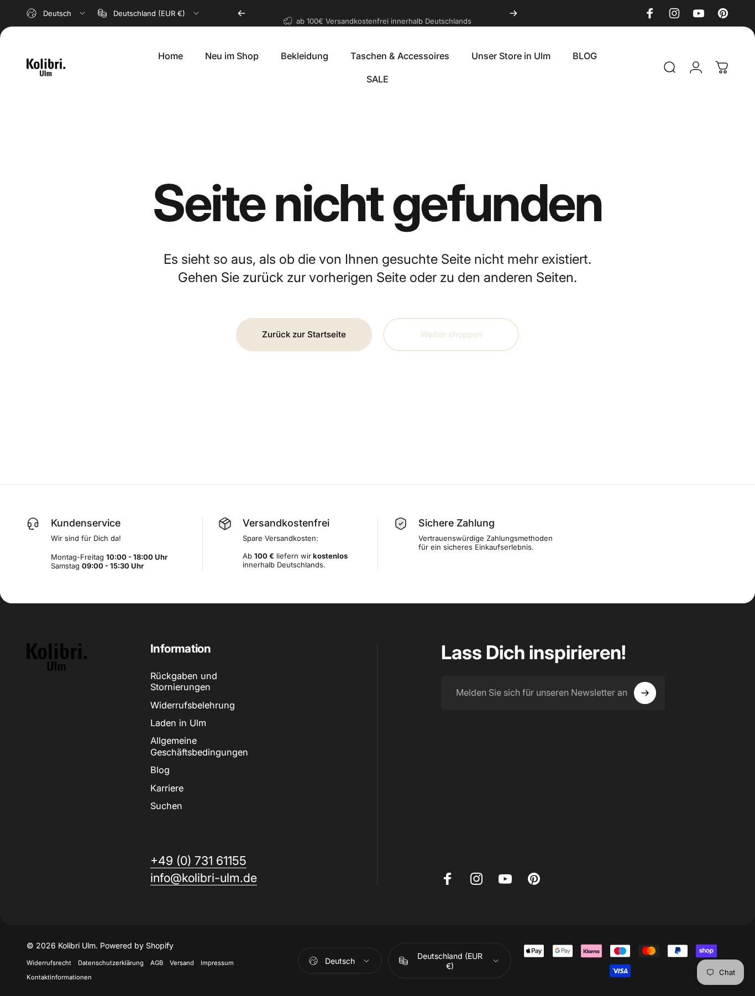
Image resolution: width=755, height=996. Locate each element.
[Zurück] (241, 13)
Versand (182, 963)
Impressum (217, 963)
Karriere (166, 788)
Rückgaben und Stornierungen (183, 681)
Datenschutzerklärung (111, 963)
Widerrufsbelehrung (192, 705)
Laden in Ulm (178, 722)
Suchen (166, 805)
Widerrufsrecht (49, 963)
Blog (160, 769)
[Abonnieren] (645, 693)
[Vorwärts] (513, 13)
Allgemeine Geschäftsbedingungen (199, 746)
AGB (156, 963)
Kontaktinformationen (59, 977)
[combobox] (57, 13)
